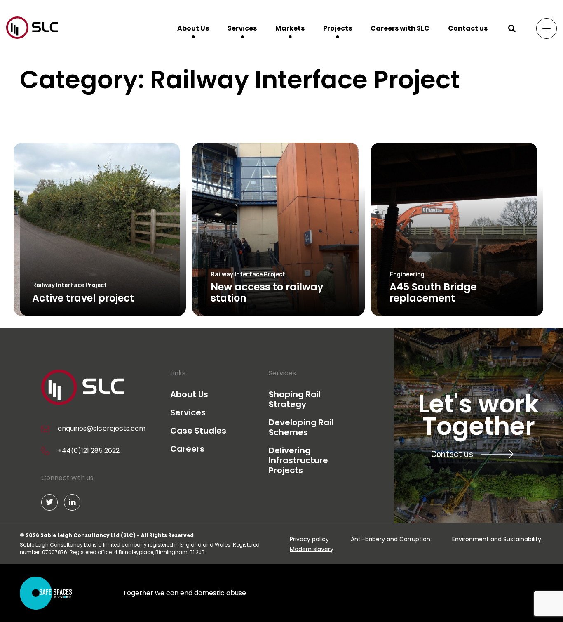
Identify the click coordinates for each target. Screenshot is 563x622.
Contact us (468, 28)
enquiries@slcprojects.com (101, 428)
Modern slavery (311, 549)
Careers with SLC (400, 28)
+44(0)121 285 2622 (89, 450)
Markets (290, 28)
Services (242, 28)
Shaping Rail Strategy (295, 399)
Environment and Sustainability (496, 539)
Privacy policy (309, 539)
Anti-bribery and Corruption (390, 539)
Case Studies (198, 431)
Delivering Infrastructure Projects (298, 460)
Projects (337, 28)
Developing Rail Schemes (301, 427)
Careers (187, 449)
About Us (193, 28)
